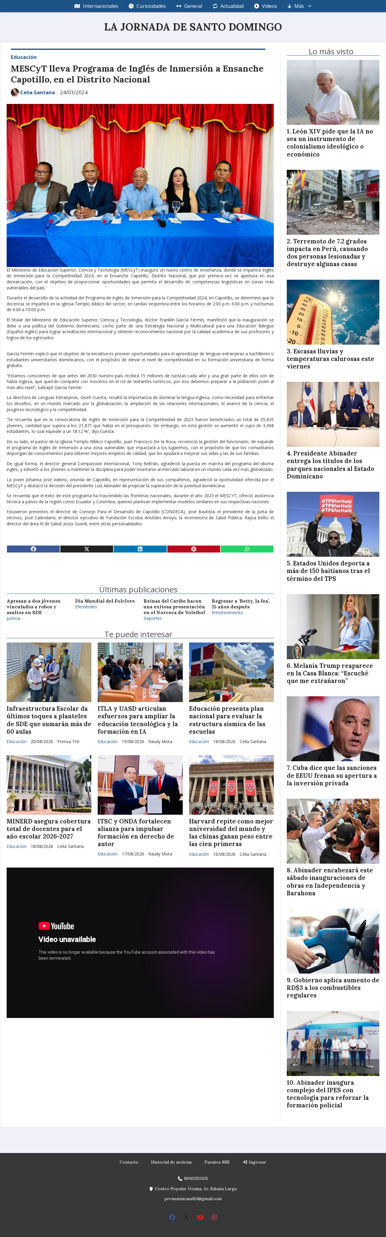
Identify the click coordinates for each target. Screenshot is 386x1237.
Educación (24, 56)
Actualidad (232, 6)
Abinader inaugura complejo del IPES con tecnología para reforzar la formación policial (328, 1094)
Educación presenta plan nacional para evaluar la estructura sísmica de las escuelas (227, 720)
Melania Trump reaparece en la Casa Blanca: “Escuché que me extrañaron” (330, 673)
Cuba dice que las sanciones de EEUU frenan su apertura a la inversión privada (332, 775)
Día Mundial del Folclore (105, 601)
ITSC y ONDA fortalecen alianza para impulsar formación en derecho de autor (136, 832)
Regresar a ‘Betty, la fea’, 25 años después (241, 604)
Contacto (129, 1162)
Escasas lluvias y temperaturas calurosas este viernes (330, 358)
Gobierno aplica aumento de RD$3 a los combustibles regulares (333, 987)
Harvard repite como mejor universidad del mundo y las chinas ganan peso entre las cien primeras (231, 832)
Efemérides (86, 607)
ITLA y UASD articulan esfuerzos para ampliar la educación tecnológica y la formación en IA (138, 720)
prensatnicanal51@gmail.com (193, 1198)
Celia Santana (37, 92)
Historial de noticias (171, 1162)
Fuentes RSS (216, 1162)
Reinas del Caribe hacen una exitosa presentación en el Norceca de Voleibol (174, 607)
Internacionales (100, 6)
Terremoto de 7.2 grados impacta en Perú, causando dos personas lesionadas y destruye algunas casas (327, 252)
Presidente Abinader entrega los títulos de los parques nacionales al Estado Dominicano (330, 464)
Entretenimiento (227, 612)
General (193, 6)
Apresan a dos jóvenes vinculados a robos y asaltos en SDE (33, 607)
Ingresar (257, 1162)
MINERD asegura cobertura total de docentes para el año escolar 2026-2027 (49, 828)
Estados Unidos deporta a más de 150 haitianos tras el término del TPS (328, 570)
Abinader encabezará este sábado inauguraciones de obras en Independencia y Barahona (330, 881)
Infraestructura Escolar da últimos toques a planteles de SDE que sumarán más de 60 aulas (49, 720)
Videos (269, 6)
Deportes (153, 618)
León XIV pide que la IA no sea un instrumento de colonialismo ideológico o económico (330, 142)
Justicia (13, 618)
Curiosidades (151, 6)
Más (299, 6)
